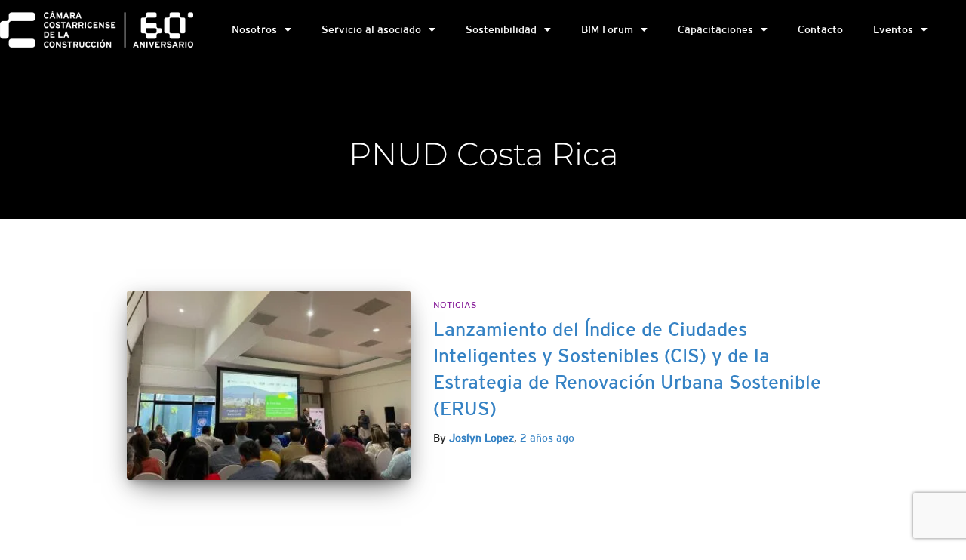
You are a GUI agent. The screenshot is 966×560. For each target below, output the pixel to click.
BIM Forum (607, 29)
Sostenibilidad (501, 29)
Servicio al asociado (371, 29)
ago (547, 438)
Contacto (820, 29)
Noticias (455, 305)
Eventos (893, 29)
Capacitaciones (715, 29)
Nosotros (254, 29)
